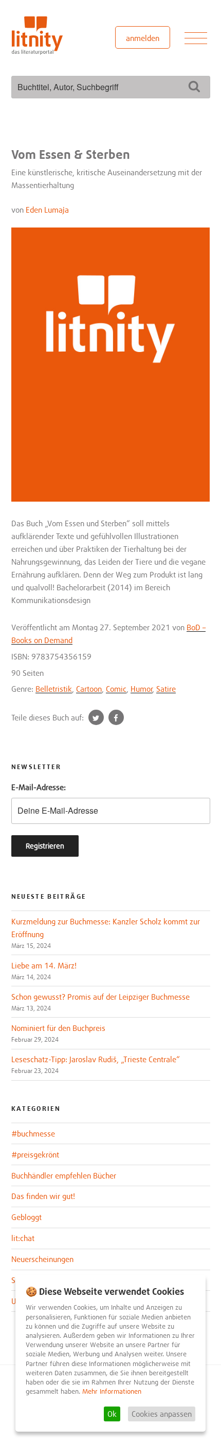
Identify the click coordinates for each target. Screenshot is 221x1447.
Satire (166, 688)
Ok (112, 1413)
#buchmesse (33, 1133)
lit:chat (22, 1238)
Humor (142, 688)
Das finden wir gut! (43, 1196)
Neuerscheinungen (42, 1259)
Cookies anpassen (162, 1413)
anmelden (142, 38)
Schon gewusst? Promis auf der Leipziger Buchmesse (100, 996)
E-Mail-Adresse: (38, 787)
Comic (116, 688)
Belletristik (53, 688)
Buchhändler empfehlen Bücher (63, 1175)
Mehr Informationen (111, 1391)
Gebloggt (26, 1217)
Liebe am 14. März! (44, 965)
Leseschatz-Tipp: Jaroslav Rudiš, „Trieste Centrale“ (95, 1059)
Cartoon (89, 688)
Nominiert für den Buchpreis (58, 1027)
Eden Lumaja (47, 209)
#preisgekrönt (35, 1154)
